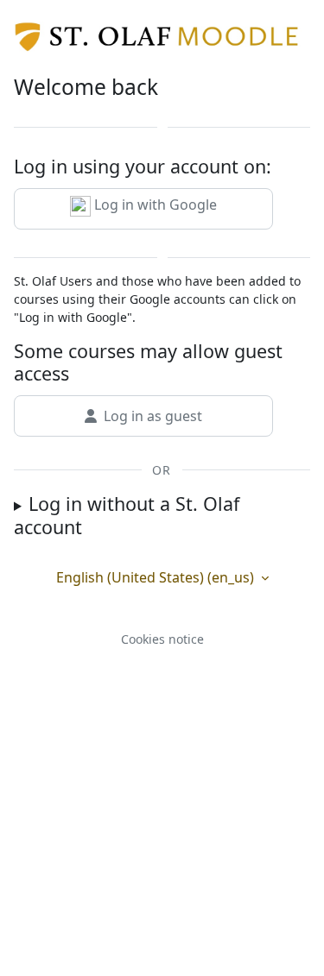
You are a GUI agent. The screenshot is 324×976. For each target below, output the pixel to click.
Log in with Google (154, 204)
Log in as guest (153, 415)
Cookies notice (162, 639)
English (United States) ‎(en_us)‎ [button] (156, 577)
